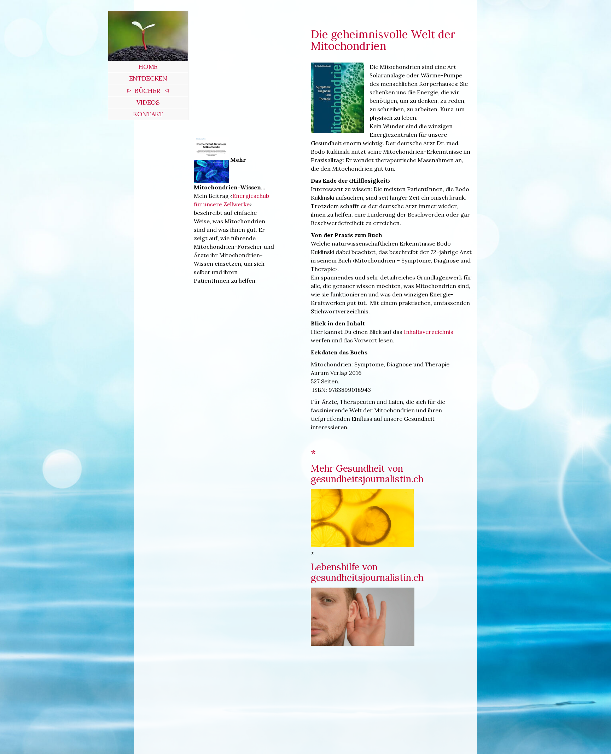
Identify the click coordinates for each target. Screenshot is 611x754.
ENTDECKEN (148, 78)
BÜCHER (147, 91)
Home (148, 67)
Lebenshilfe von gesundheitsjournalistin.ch (367, 572)
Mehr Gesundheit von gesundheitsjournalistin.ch (367, 474)
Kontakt (148, 114)
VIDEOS (148, 102)
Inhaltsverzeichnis (428, 331)
